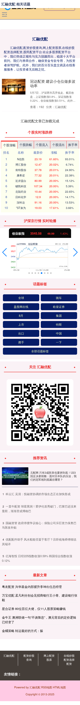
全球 (21, 298)
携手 (21, 342)
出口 (21, 333)
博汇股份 (20, 164)
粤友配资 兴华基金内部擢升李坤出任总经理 (32, 586)
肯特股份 (20, 170)
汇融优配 (8, 655)
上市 (21, 324)
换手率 (72, 144)
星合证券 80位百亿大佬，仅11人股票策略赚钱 (34, 608)
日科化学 (20, 197)
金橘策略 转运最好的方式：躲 (22, 630)
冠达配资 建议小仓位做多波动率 (52, 83)
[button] (4, 252)
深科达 (21, 202)
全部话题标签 (40, 351)
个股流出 (58, 144)
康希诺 (21, 175)
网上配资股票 (49, 658)
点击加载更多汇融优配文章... (40, 120)
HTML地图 (59, 687)
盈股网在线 (21, 307)
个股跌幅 (25, 144)
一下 (59, 342)
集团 (59, 315)
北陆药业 (20, 191)
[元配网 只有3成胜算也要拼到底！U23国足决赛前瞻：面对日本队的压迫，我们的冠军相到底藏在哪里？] (15, 476)
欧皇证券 (59, 307)
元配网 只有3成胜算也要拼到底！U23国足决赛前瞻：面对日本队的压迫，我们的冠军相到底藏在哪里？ (53, 476)
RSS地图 (46, 687)
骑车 (59, 298)
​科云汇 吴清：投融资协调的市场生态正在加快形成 (38, 494)
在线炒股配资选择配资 (69, 660)
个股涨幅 (9, 145)
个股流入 (42, 144)
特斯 (59, 324)
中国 (59, 333)
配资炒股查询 (28, 658)
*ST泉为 (21, 208)
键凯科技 (20, 186)
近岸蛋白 (20, 181)
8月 (21, 315)
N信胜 (20, 159)
